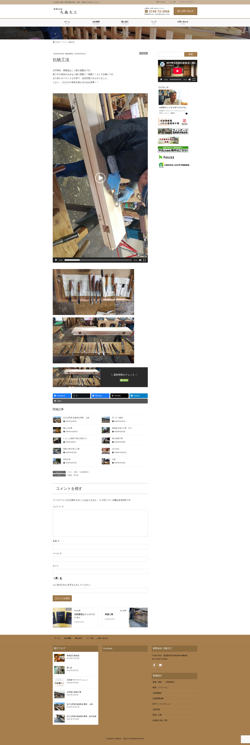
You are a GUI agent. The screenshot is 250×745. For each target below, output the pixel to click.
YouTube (115, 449)
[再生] (56, 260)
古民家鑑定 (157, 693)
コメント (58, 506)
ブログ (143, 53)
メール (57, 553)
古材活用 (156, 709)
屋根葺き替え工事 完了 (122, 428)
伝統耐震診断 (158, 698)
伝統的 (69, 475)
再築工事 (109, 614)
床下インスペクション (162, 704)
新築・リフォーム (160, 687)
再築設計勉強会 (73, 655)
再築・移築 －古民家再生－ (164, 682)
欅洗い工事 (157, 715)
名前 (56, 541)
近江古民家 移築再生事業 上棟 (76, 418)
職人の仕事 (67, 428)
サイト (56, 566)
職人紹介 (78, 638)
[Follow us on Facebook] (154, 665)
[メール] (160, 665)
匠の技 (76, 475)
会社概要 (67, 638)
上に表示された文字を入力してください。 (72, 585)
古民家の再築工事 (74, 692)
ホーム (57, 638)
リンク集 (172, 2)
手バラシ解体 (117, 418)
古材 (114, 459)
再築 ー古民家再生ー (82, 472)
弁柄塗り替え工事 (160, 720)
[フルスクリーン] (144, 260)
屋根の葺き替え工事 (71, 449)
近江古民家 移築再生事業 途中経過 (81, 716)
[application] (100, 178)
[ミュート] (140, 260)
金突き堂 (66, 459)
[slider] (98, 260)
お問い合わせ (160, 2)
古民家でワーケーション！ (78, 680)
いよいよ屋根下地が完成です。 (76, 438)
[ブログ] (62, 617)
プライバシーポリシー (187, 2)
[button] (100, 178)
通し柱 (69, 668)
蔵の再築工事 (117, 438)
